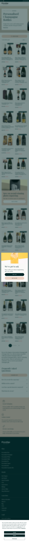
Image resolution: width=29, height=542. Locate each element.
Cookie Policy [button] (19, 526)
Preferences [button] (23, 528)
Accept (14, 532)
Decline (14, 535)
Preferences (14, 538)
